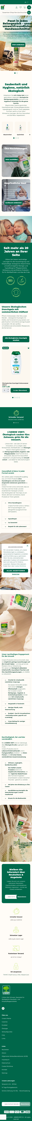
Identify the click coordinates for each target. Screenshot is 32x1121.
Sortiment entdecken (13, 203)
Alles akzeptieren (16, 571)
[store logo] (3, 7)
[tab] (13, 138)
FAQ (3, 1035)
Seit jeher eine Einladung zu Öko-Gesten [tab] (17, 785)
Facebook (3, 1008)
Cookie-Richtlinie (20, 566)
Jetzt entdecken (18, 45)
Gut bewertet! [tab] (12, 522)
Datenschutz (6, 1063)
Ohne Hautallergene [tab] (15, 503)
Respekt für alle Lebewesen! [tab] (17, 526)
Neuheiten (5, 1049)
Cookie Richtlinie (7, 1066)
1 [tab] (15, 73)
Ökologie (5, 1028)
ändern (15, 574)
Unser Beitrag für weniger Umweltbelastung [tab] (15, 722)
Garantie (4, 1022)
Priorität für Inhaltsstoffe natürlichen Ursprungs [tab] (14, 681)
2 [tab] (17, 73)
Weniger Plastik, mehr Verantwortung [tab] (14, 708)
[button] (21, 2)
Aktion (4, 1053)
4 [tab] (19, 397)
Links (3, 1038)
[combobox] (16, 13)
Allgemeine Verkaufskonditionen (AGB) (15, 1056)
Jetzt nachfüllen (11, 159)
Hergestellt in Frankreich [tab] (16, 703)
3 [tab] (17, 397)
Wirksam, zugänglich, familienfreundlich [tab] (13, 764)
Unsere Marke (6, 1018)
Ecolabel (4, 1025)
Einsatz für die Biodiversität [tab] (17, 798)
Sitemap (4, 1073)
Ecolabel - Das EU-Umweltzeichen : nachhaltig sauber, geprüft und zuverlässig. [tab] (17, 715)
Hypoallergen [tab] (12, 519)
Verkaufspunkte (7, 1032)
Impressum (5, 1059)
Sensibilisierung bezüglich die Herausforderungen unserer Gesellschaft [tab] (16, 792)
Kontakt (4, 1069)
